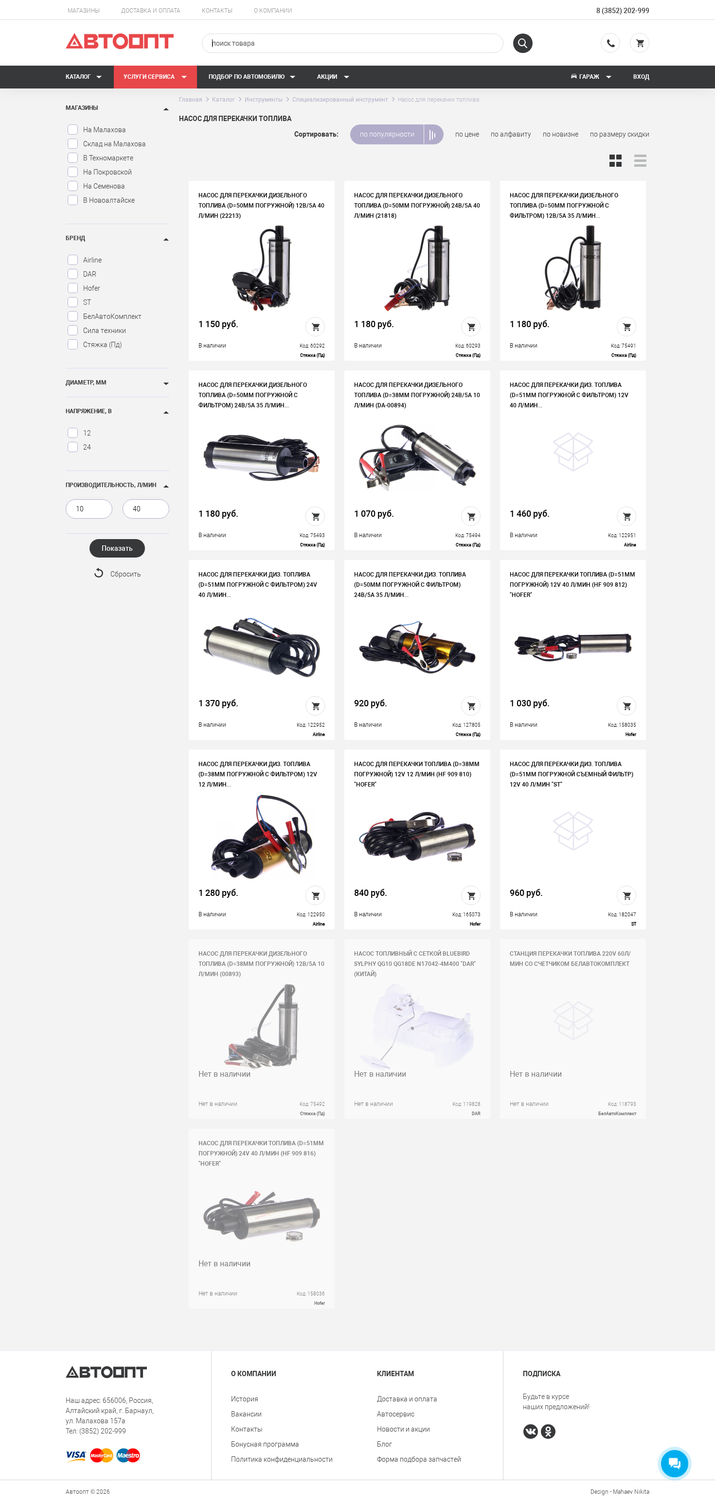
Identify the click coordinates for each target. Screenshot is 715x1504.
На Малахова (104, 130)
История (244, 1399)
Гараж (589, 76)
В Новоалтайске (109, 200)
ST (87, 302)
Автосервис (395, 1414)
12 (87, 433)
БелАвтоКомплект (112, 316)
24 (87, 447)
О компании (273, 10)
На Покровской (107, 172)
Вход (641, 76)
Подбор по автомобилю (247, 76)
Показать (117, 548)
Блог (384, 1444)
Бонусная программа (265, 1444)
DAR (89, 274)
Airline (92, 260)
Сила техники (104, 330)
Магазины (84, 10)
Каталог (78, 76)
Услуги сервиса (150, 76)
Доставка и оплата (150, 10)
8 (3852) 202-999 (622, 11)
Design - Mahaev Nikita (619, 1491)
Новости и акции (403, 1429)
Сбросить (125, 574)
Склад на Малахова (114, 144)
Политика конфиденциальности (282, 1459)
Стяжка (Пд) (102, 345)
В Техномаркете (108, 158)
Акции (328, 76)
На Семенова (104, 186)
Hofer (91, 288)
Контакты (217, 10)
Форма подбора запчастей (419, 1459)
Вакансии (246, 1414)
